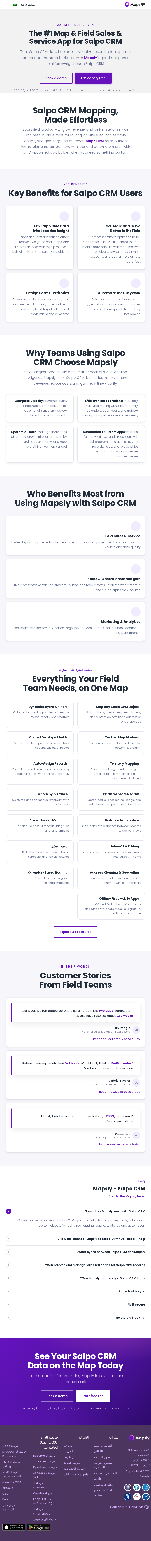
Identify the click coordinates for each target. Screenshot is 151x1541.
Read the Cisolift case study (119, 1092)
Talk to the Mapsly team (127, 1196)
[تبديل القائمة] (141, 5)
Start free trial (93, 1396)
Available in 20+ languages (127, 1507)
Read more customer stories (119, 1144)
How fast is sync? (76, 1291)
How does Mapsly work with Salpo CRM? (76, 1211)
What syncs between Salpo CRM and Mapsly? (76, 1252)
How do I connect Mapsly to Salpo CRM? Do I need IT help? (76, 1239)
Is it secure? (76, 1304)
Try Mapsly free (93, 78)
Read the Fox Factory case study (116, 1039)
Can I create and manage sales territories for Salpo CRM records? (76, 1265)
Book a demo (56, 78)
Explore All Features (76, 932)
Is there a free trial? (76, 1317)
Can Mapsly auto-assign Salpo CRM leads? (76, 1278)
